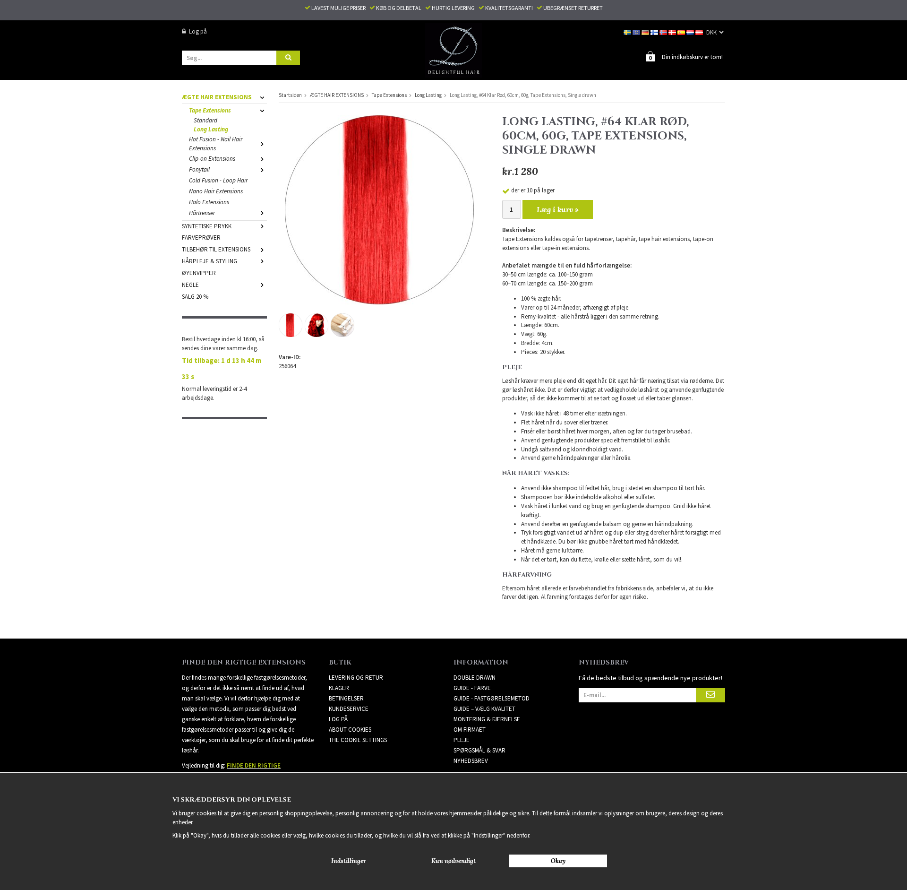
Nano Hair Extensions (216, 191)
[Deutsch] (646, 31)
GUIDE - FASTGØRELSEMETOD (492, 698)
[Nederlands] (690, 31)
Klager (339, 688)
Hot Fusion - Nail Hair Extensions (215, 143)
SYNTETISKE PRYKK (206, 226)
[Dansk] (672, 31)
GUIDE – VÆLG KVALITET (484, 709)
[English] (637, 31)
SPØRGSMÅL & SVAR (479, 750)
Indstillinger (348, 861)
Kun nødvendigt (453, 861)
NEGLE (190, 285)
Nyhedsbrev (471, 761)
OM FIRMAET (470, 730)
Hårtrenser (202, 213)
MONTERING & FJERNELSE (487, 719)
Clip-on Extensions (212, 159)
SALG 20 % (195, 297)
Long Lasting (211, 129)
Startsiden (290, 95)
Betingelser (346, 698)
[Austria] (699, 31)
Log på (198, 31)
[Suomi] (654, 31)
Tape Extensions (210, 110)
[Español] (681, 31)
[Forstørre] (379, 209)
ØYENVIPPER (199, 273)
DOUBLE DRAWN (475, 678)
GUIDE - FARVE (472, 688)
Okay (558, 861)
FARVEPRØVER (201, 237)
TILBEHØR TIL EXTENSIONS (216, 249)
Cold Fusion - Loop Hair (218, 180)
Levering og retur (356, 678)
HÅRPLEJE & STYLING (209, 261)
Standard (205, 120)
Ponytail (199, 169)
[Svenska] (628, 31)
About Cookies (350, 730)
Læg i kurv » (558, 209)
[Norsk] (663, 31)
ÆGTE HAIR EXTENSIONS (217, 97)
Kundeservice (348, 709)
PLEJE (462, 740)
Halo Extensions (209, 202)
